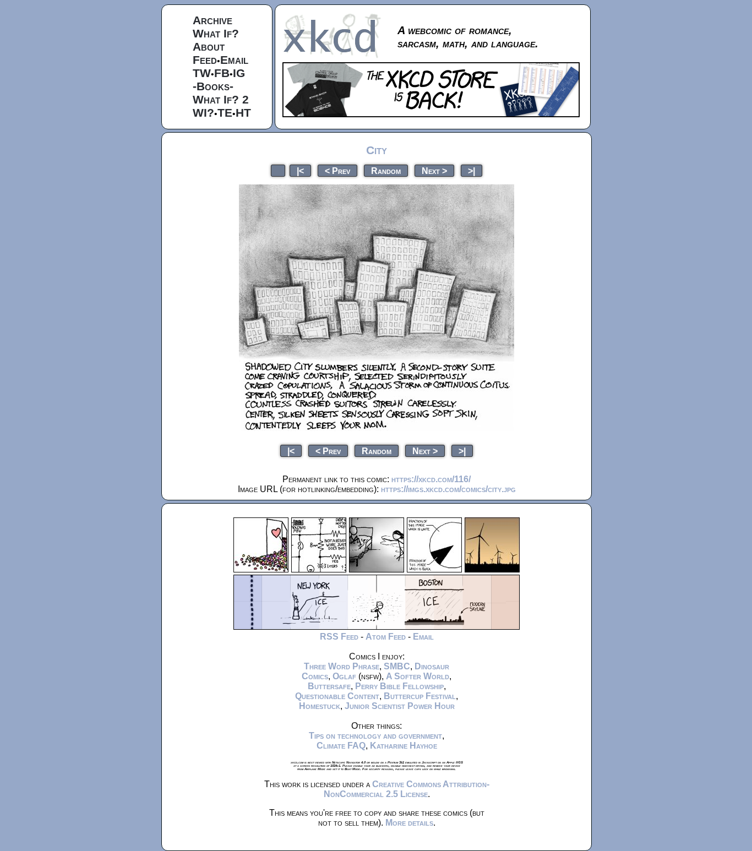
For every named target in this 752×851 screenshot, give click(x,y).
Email (234, 59)
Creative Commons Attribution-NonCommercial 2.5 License (406, 789)
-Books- (213, 86)
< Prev (337, 170)
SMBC (397, 666)
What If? (216, 33)
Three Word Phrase (341, 666)
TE (224, 112)
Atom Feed (386, 636)
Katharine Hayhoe (403, 745)
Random (386, 170)
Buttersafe (329, 686)
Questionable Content (337, 696)
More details (409, 822)
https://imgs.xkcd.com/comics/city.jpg (448, 489)
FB (222, 73)
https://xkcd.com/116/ (431, 479)
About (209, 46)
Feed (205, 59)
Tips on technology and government (375, 735)
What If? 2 (221, 99)
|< (300, 170)
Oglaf (344, 676)
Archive (212, 20)
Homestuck (319, 706)
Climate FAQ (341, 745)
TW (202, 73)
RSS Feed (339, 636)
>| (471, 170)
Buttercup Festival (420, 696)
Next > (434, 170)
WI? (203, 112)
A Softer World (417, 676)
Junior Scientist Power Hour (400, 706)
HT (243, 112)
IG (239, 73)
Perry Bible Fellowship (399, 686)
